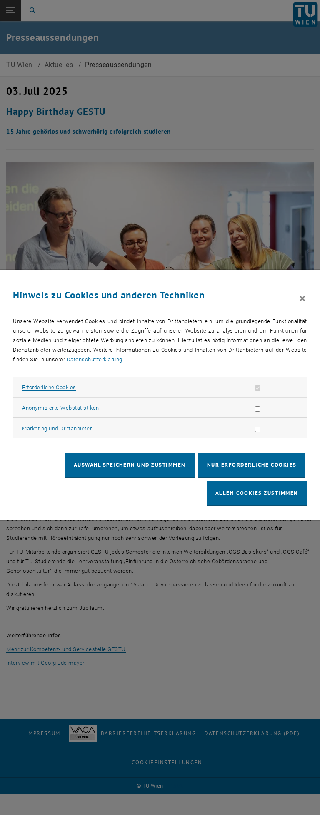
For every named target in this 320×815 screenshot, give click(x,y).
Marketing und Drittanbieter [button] (57, 428)
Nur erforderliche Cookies (252, 464)
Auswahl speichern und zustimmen (130, 464)
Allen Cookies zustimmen (256, 493)
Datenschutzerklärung (94, 359)
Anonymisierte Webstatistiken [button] (60, 408)
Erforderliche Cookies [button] (49, 387)
